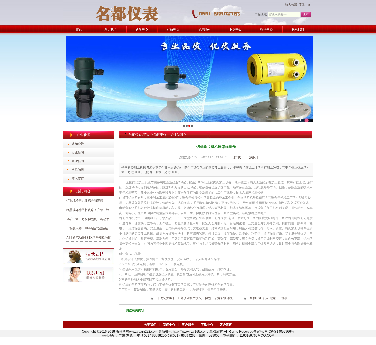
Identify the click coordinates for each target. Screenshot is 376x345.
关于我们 (150, 324)
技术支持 (78, 178)
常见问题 (78, 170)
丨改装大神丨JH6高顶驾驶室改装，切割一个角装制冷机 (195, 298)
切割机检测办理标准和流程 (84, 201)
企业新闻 (78, 161)
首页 (146, 134)
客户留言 (226, 324)
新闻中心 (160, 134)
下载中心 (207, 324)
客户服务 (188, 324)
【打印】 (237, 157)
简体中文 (304, 4)
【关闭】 (253, 157)
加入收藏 (291, 4)
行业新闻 (78, 152)
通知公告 (78, 144)
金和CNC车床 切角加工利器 (268, 298)
